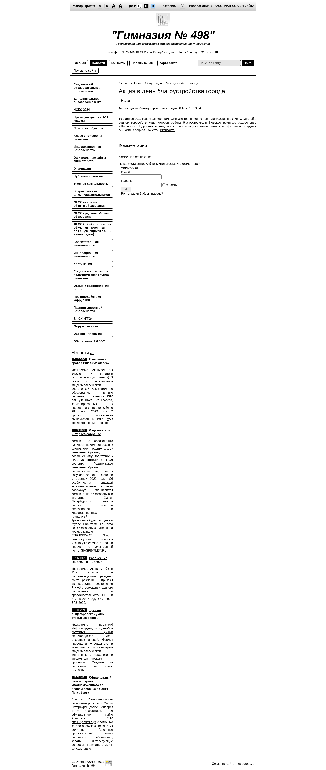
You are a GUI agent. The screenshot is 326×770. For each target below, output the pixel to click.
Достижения (83, 263)
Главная (80, 63)
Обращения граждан (89, 333)
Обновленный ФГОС (89, 341)
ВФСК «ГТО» (83, 318)
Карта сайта (168, 63)
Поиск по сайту (85, 70)
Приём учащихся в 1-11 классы (91, 119)
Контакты (118, 63)
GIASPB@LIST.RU (94, 550)
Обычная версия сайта (234, 5)
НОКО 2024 (82, 109)
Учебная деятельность (91, 183)
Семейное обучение (89, 128)
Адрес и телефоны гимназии (88, 137)
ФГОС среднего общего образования (91, 215)
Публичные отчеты (88, 176)
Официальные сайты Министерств (90, 159)
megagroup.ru (245, 763)
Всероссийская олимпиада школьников (92, 193)
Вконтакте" (167, 130)
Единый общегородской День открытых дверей (88, 614)
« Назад (124, 100)
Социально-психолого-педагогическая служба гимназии (91, 275)
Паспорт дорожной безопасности (88, 309)
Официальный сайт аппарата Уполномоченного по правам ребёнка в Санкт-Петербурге (91, 685)
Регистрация (130, 193)
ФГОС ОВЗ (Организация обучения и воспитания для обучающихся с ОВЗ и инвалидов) (92, 229)
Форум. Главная (86, 326)
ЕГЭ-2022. (79, 602)
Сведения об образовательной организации (87, 88)
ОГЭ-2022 (105, 599)
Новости (98, 63)
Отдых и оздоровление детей (91, 287)
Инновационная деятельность (86, 254)
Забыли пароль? (151, 193)
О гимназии (82, 168)
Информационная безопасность (87, 148)
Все (92, 353)
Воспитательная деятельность (86, 243)
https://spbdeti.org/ (84, 722)
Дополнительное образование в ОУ (87, 100)
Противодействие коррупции (87, 298)
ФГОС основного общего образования (89, 204)
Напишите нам (142, 63)
